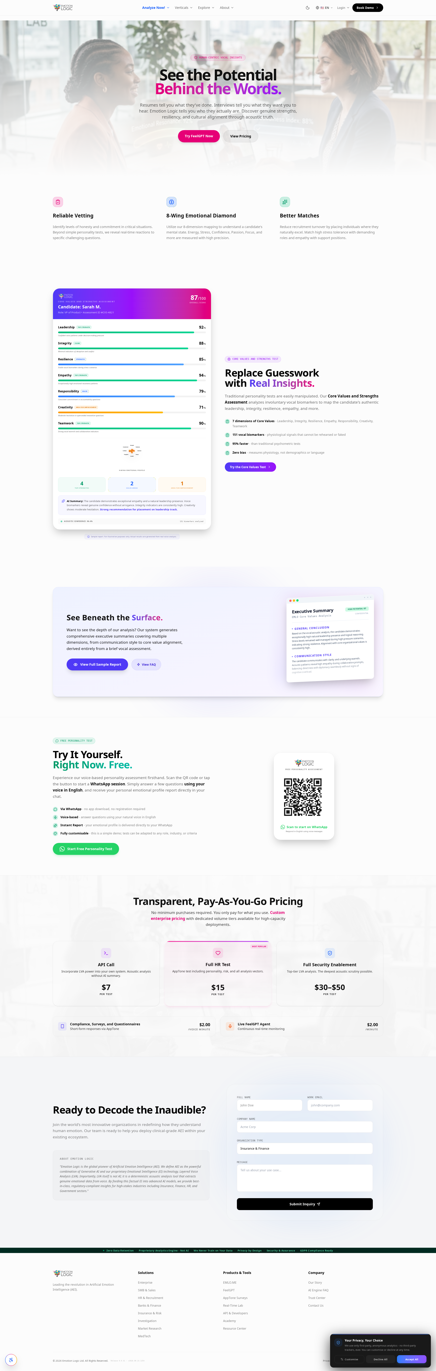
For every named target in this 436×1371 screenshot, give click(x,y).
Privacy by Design (250, 1250)
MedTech (144, 1336)
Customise (351, 1359)
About (224, 7)
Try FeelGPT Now (199, 136)
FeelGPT (229, 1290)
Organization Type (250, 1140)
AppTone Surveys (235, 1298)
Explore (204, 7)
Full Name (244, 1097)
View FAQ (149, 664)
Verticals (181, 7)
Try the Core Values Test (248, 467)
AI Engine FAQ (318, 1290)
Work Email (315, 1097)
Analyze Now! (153, 7)
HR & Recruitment (150, 1298)
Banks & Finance (149, 1305)
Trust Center (316, 1298)
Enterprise (145, 1282)
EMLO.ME (230, 1282)
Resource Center (234, 1328)
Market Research (149, 1328)
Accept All (411, 1359)
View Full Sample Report (100, 664)
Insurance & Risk (149, 1313)
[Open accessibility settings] (11, 1360)
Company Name (246, 1119)
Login (341, 8)
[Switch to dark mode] (308, 8)
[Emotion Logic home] (63, 7)
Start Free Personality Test (89, 849)
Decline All (380, 1359)
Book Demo (365, 8)
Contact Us (315, 1305)
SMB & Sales (146, 1290)
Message (242, 1162)
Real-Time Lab (233, 1305)
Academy (229, 1321)
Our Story (315, 1282)
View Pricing (240, 136)
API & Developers (235, 1313)
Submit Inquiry (302, 1204)
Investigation (147, 1321)
